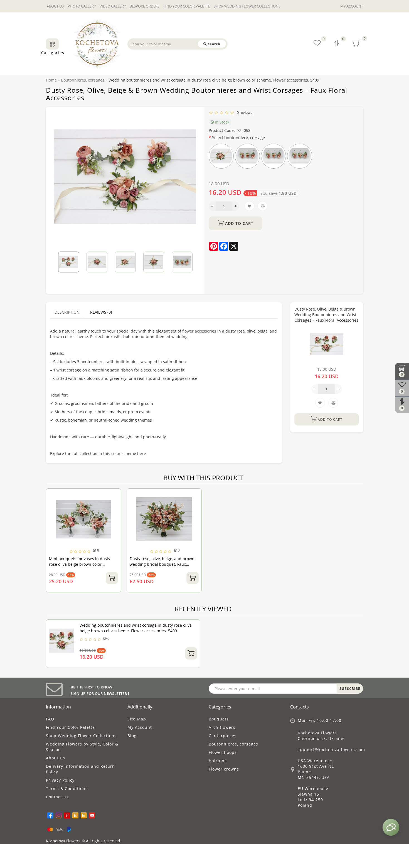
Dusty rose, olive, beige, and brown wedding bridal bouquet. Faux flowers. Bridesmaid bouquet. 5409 (162, 564)
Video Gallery (113, 6)
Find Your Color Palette (186, 6)
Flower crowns (224, 769)
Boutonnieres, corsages (233, 744)
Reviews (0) (101, 312)
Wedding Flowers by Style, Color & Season (82, 746)
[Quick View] (114, 515)
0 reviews (243, 112)
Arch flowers (222, 727)
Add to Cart (238, 223)
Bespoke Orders (144, 6)
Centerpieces (222, 735)
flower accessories (199, 331)
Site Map (136, 719)
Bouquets (219, 719)
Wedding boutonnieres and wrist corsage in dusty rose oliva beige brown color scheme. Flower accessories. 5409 (136, 627)
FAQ (50, 719)
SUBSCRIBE (349, 688)
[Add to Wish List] (115, 495)
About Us (55, 6)
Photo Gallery (82, 6)
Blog (132, 735)
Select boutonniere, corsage (238, 137)
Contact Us (57, 796)
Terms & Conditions (67, 788)
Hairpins (218, 760)
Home (51, 80)
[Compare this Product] (114, 505)
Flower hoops (223, 752)
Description (67, 312)
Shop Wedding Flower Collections (247, 6)
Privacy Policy (60, 780)
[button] (188, 258)
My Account (351, 6)
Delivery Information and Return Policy (80, 769)
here (141, 453)
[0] (337, 43)
